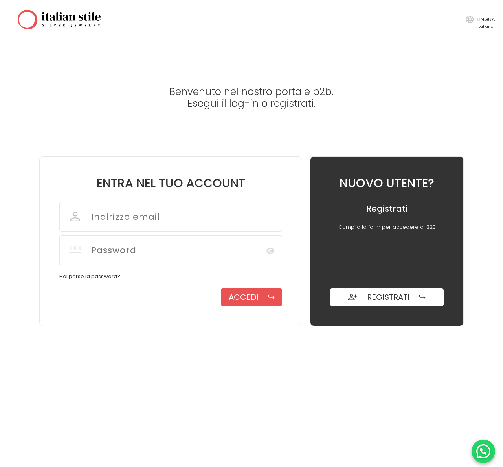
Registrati (388, 297)
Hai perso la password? (89, 276)
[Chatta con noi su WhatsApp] (483, 451)
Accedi (244, 297)
